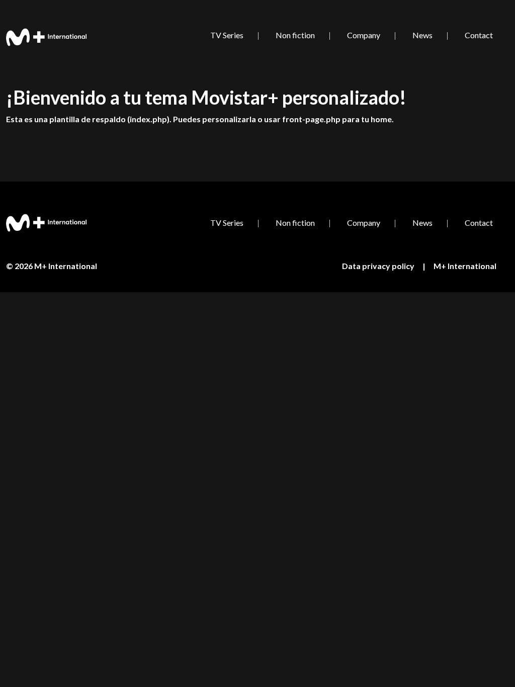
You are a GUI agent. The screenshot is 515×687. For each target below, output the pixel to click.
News (422, 35)
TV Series (226, 35)
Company (363, 35)
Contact (479, 35)
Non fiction (295, 35)
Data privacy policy (378, 266)
